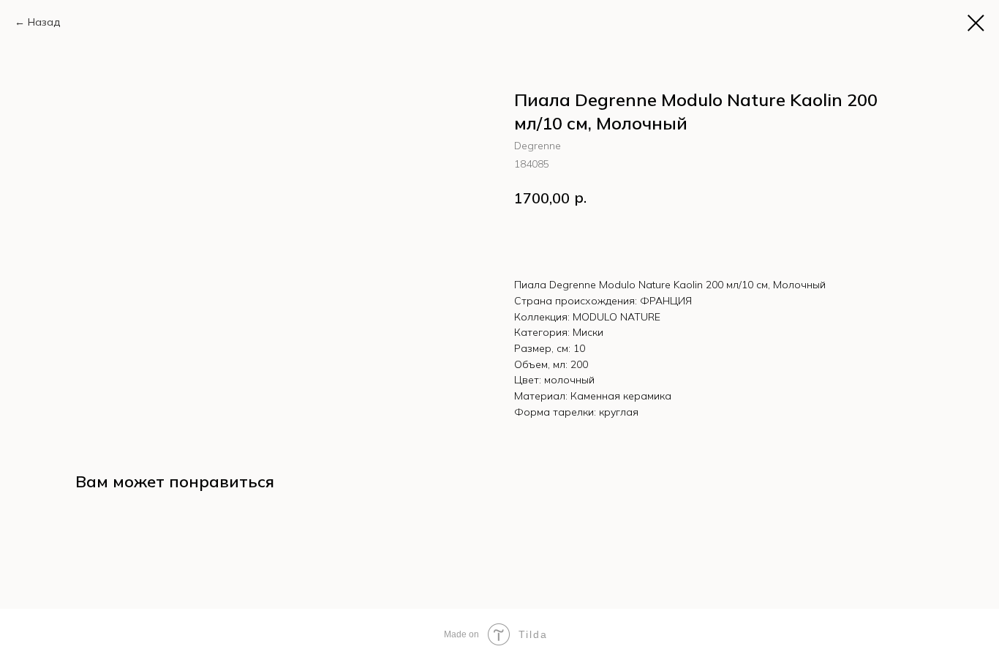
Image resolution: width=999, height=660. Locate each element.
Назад (44, 22)
